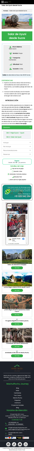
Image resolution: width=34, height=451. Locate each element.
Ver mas (17, 268)
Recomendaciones (10, 150)
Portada (5, 11)
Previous (3, 22)
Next (30, 22)
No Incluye (7, 146)
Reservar (6, 154)
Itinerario (6, 127)
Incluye (5, 143)
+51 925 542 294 (22, 196)
